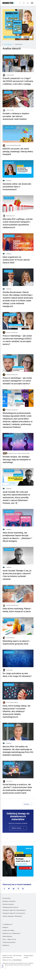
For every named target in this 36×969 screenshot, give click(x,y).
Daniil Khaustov (10, 637)
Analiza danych (9, 162)
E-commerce (8, 271)
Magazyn (5, 927)
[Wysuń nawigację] (32, 3)
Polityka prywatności (9, 942)
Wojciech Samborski (11, 332)
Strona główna (8, 44)
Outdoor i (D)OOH (9, 57)
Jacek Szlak (9, 670)
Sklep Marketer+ (8, 936)
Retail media (8, 92)
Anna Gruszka (10, 110)
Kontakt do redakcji (8, 930)
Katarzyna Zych (10, 216)
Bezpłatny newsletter (9, 901)
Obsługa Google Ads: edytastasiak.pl (14, 910)
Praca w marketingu (10, 314)
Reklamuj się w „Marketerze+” (12, 933)
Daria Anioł (9, 781)
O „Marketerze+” (8, 924)
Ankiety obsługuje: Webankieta (12, 916)
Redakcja (8, 180)
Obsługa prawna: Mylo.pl (10, 907)
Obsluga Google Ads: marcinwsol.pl (14, 913)
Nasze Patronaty (9, 236)
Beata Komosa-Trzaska (15, 453)
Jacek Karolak (10, 75)
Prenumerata (6, 898)
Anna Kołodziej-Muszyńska (13, 145)
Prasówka (7, 392)
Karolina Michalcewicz (12, 605)
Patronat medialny (8, 904)
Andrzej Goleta (25, 453)
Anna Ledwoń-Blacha (12, 702)
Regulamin (6, 945)
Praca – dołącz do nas (9, 939)
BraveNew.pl (18, 960)
